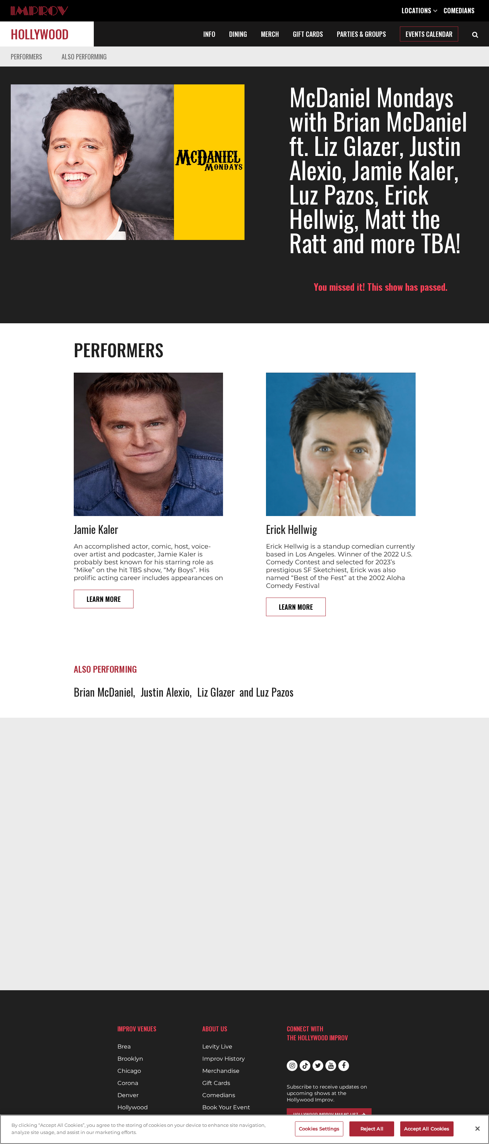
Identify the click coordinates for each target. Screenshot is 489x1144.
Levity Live (217, 1047)
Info (209, 34)
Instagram (292, 1065)
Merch (270, 34)
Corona (127, 1083)
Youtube (330, 1065)
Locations (417, 10)
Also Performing (84, 56)
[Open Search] (475, 34)
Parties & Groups (361, 34)
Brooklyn (130, 1059)
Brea (124, 1047)
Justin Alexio (165, 692)
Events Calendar (429, 34)
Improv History (223, 1059)
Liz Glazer (216, 692)
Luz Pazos (275, 692)
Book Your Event (226, 1107)
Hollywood (40, 34)
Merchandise (220, 1071)
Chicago (129, 1071)
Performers (26, 56)
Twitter (318, 1065)
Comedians (459, 10)
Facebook (343, 1065)
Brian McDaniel (103, 692)
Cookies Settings (319, 1128)
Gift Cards (308, 34)
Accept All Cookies (426, 1128)
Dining (238, 34)
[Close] (477, 1128)
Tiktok (305, 1065)
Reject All (371, 1128)
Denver (128, 1095)
